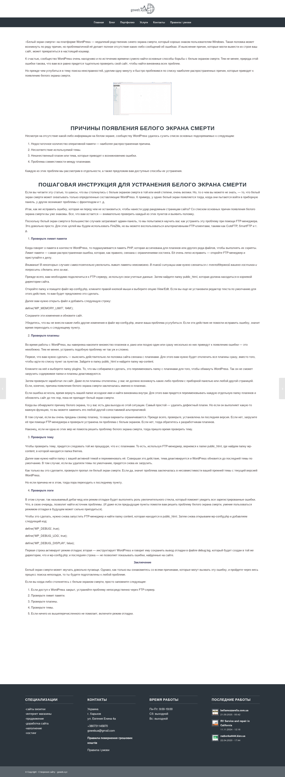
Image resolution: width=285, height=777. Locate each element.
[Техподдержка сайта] (282, 388)
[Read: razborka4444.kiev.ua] (215, 737)
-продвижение (34, 718)
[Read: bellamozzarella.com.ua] (215, 712)
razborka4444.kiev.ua (232, 736)
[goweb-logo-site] (142, 8)
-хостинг (30, 733)
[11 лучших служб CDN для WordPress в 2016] (3, 388)
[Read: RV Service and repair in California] (215, 722)
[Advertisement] (141, 647)
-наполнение (33, 728)
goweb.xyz (62, 771)
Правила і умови (98, 750)
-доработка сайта (36, 723)
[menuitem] (98, 22)
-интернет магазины (38, 713)
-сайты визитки (35, 709)
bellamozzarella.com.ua (234, 710)
